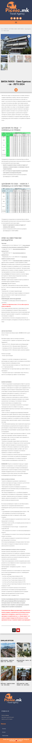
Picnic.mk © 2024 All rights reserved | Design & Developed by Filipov (16, 740)
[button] (16, 22)
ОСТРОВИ (11, 28)
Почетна (4, 728)
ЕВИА (15, 28)
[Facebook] (17, 18)
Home (2, 28)
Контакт (4, 732)
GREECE (6, 28)
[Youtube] (14, 18)
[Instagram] (11, 18)
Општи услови (5, 735)
